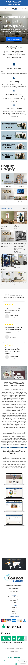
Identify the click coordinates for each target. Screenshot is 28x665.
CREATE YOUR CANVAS (14, 39)
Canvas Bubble (11, 648)
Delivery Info (14, 609)
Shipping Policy (14, 602)
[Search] (5, 8)
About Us (14, 607)
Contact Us (14, 611)
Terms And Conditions (14, 597)
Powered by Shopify (19, 648)
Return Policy (14, 600)
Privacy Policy (14, 598)
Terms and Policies (14, 651)
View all (25, 208)
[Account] (22, 8)
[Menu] (2, 8)
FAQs (14, 613)
